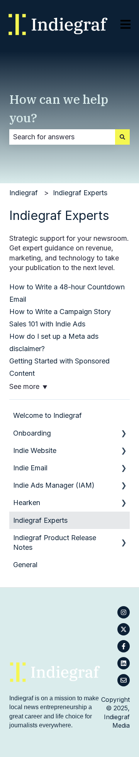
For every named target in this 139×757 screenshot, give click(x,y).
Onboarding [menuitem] (32, 433)
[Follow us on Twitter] (123, 629)
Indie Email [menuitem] (30, 468)
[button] (123, 433)
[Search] (122, 137)
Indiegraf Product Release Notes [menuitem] (54, 542)
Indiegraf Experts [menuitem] (40, 520)
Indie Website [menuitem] (34, 450)
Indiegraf (23, 193)
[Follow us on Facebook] (123, 646)
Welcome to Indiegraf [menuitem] (47, 415)
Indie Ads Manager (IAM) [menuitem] (54, 485)
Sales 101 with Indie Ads (47, 324)
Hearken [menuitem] (26, 502)
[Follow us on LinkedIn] (123, 663)
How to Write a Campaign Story (60, 312)
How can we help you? (58, 108)
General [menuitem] (25, 565)
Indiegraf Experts (80, 193)
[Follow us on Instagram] (123, 612)
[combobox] (62, 137)
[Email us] (123, 680)
